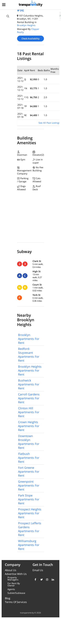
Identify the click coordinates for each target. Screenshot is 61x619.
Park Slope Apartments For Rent (28, 499)
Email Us (38, 570)
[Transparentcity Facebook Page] (35, 579)
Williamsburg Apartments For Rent (28, 545)
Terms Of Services (16, 602)
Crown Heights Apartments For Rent (28, 426)
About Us (10, 570)
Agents (11, 589)
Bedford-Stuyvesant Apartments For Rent (28, 354)
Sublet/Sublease (16, 593)
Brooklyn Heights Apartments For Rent (29, 370)
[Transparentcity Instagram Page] (46, 579)
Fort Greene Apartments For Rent (28, 471)
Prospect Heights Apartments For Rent (29, 513)
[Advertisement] (27, 25)
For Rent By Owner (13, 584)
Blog (7, 598)
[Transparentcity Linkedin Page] (52, 579)
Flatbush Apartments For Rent (28, 458)
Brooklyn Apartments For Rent (28, 339)
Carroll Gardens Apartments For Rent (29, 398)
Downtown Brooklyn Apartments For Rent (28, 442)
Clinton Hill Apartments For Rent (28, 412)
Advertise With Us (16, 574)
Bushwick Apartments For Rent (28, 384)
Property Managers (12, 578)
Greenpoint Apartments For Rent (28, 485)
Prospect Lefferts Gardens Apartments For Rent (29, 529)
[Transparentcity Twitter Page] (40, 579)
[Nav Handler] (4, 5)
